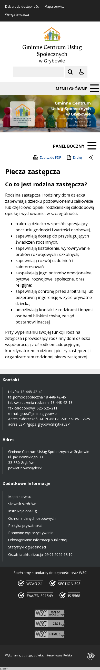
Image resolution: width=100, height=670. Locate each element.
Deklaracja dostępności (22, 6)
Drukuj (78, 157)
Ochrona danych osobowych (32, 518)
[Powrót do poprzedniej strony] (91, 158)
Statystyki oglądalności (27, 547)
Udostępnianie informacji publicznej (37, 539)
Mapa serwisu (55, 6)
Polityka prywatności (25, 525)
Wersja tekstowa (17, 14)
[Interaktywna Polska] (91, 656)
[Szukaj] (70, 72)
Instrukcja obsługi (22, 511)
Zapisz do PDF (50, 157)
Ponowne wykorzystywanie (30, 532)
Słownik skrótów (22, 503)
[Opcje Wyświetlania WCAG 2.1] (81, 72)
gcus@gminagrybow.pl (38, 413)
